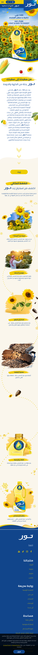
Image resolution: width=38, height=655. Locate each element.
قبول (19, 651)
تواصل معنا (29, 620)
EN (12, 2)
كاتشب (30, 578)
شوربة (31, 569)
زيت (19, 172)
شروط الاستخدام (28, 628)
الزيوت (31, 564)
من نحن (30, 594)
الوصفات (30, 603)
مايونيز (31, 573)
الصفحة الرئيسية (28, 590)
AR (8, 2)
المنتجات (30, 599)
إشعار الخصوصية (27, 624)
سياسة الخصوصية (16, 645)
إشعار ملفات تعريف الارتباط (24, 633)
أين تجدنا (30, 607)
